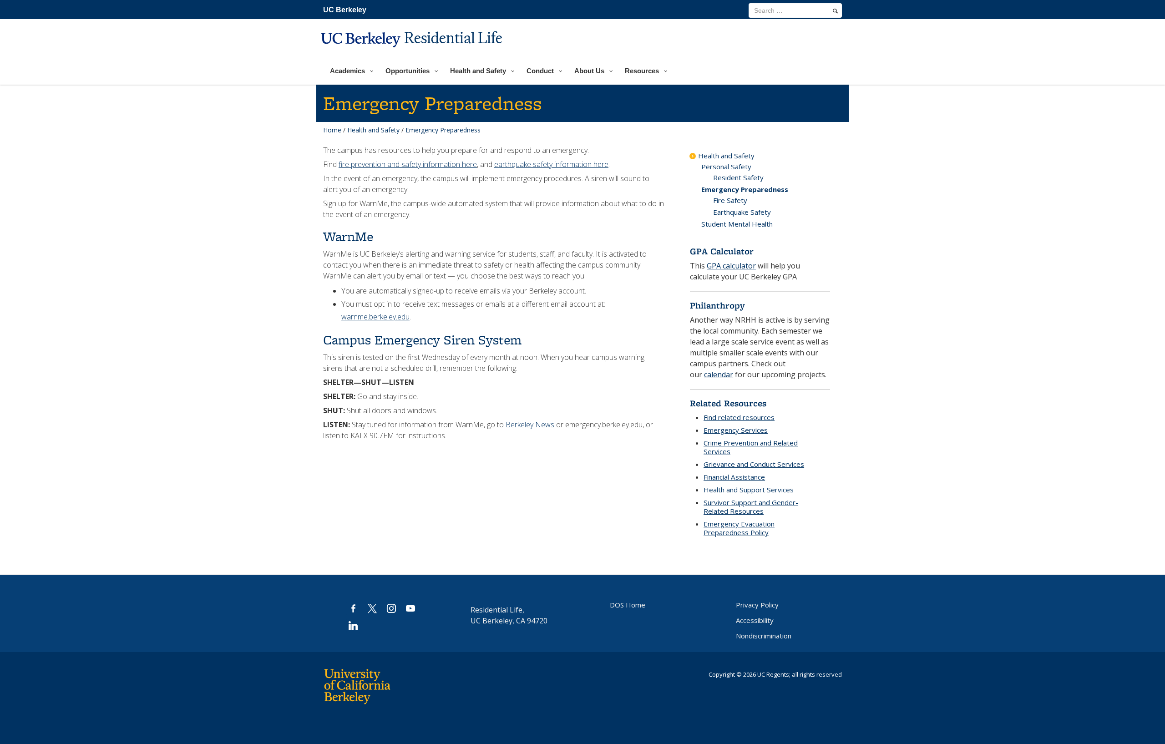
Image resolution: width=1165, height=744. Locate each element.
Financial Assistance (734, 476)
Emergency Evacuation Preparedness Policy (739, 528)
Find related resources (739, 417)
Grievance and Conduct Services (754, 464)
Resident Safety (738, 177)
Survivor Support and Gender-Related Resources (751, 507)
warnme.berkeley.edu (375, 317)
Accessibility (755, 620)
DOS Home (627, 604)
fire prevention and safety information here (408, 164)
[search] (835, 11)
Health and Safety (373, 130)
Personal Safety (726, 166)
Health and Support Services (749, 489)
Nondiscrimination (763, 635)
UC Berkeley (344, 10)
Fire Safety (730, 200)
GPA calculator (731, 266)
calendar (718, 374)
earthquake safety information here (551, 164)
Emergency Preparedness (744, 189)
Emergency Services (736, 430)
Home (332, 130)
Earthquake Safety (742, 212)
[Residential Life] (412, 53)
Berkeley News (530, 425)
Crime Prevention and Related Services (751, 447)
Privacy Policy (757, 604)
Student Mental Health (737, 223)
